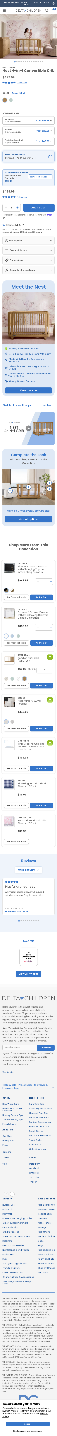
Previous (7, 1194)
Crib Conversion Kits (13, 1272)
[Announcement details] (53, 1087)
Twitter (33, 1181)
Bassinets (7, 1240)
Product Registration (40, 1122)
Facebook (34, 1168)
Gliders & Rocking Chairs (15, 1222)
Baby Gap (7, 1213)
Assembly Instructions (40, 1108)
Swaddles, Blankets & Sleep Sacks (16, 1282)
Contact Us (35, 1144)
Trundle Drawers (11, 1267)
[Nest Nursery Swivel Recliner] (9, 702)
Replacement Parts (39, 1117)
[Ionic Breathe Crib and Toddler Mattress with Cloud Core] (9, 745)
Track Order (35, 1140)
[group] (28, 121)
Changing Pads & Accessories (18, 1276)
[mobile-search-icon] (47, 11)
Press (5, 1145)
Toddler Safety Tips (12, 1119)
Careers (6, 1151)
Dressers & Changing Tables (17, 1218)
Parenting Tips (36, 1104)
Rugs (4, 1258)
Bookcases (8, 1254)
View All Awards (28, 974)
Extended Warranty (39, 1126)
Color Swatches (37, 1149)
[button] (28, 428)
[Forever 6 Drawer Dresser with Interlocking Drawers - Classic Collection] (9, 613)
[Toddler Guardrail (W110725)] (9, 659)
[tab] (15, 61)
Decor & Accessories (13, 1245)
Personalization (10, 1227)
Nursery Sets (9, 1204)
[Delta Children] (28, 998)
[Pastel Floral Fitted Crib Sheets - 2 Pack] (9, 822)
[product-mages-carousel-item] (28, 36)
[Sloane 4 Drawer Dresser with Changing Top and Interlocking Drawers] (9, 568)
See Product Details (16, 597)
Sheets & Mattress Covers (16, 1236)
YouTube (34, 1177)
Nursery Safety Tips (12, 1115)
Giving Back (8, 1140)
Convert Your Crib (38, 1113)
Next (13, 1194)
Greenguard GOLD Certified (12, 1109)
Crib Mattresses (10, 1231)
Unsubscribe (8, 1072)
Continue (45, 1047)
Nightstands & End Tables (15, 1249)
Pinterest (34, 1172)
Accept (27, 1424)
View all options (28, 519)
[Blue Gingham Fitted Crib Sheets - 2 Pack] (9, 785)
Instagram (34, 1163)
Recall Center (9, 1124)
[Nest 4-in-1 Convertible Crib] (4, 100)
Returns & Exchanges (40, 1135)
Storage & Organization (14, 1263)
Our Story (7, 1136)
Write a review (26, 870)
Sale (4, 1163)
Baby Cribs (8, 1209)
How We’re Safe (10, 1104)
